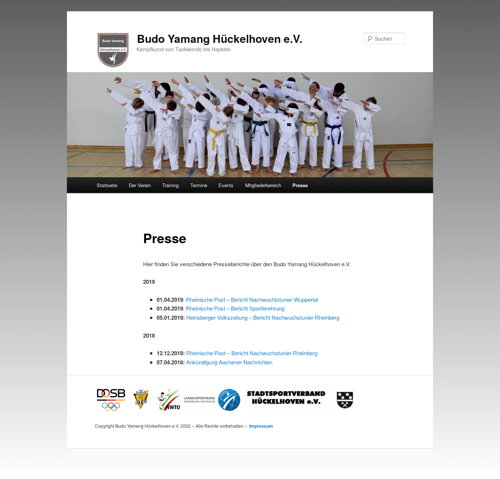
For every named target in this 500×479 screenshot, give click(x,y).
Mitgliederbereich (263, 185)
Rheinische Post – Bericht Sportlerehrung (235, 308)
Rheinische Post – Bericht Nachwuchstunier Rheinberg (251, 353)
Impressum (260, 426)
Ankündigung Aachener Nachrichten (229, 362)
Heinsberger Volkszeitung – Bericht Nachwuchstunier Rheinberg (262, 317)
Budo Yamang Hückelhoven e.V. (219, 38)
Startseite (107, 185)
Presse (300, 185)
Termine (198, 185)
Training (170, 185)
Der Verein (140, 185)
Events (226, 185)
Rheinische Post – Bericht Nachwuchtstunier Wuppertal (252, 299)
